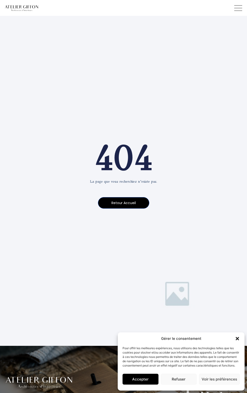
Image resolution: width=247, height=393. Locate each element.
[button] (237, 338)
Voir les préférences (219, 379)
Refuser (178, 379)
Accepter (140, 379)
